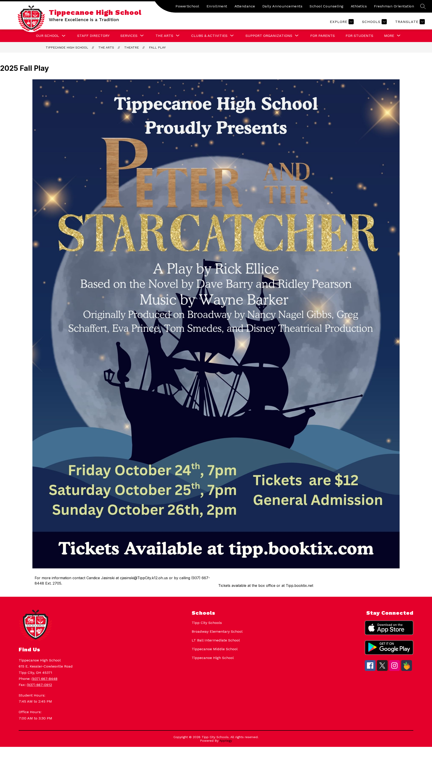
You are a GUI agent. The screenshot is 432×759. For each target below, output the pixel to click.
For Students (359, 35)
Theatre (131, 47)
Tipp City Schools (207, 623)
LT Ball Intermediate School (216, 640)
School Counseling (327, 6)
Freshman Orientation (394, 6)
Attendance (244, 6)
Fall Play (157, 47)
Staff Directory (93, 35)
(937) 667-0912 (39, 685)
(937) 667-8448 (44, 679)
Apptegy (225, 740)
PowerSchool (187, 6)
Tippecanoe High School (67, 47)
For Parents (322, 35)
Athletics (359, 6)
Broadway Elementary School (217, 631)
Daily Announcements (282, 6)
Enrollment (217, 6)
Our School (47, 35)
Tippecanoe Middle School (215, 649)
